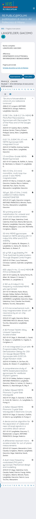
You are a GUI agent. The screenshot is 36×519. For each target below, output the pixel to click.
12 (25, 89)
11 (22, 89)
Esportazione (15, 76)
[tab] (5, 94)
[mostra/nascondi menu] (34, 8)
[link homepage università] (10, 8)
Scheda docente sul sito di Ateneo (15, 68)
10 (19, 89)
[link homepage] (7, 3)
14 (31, 89)
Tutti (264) (28, 76)
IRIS (2, 29)
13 (28, 89)
